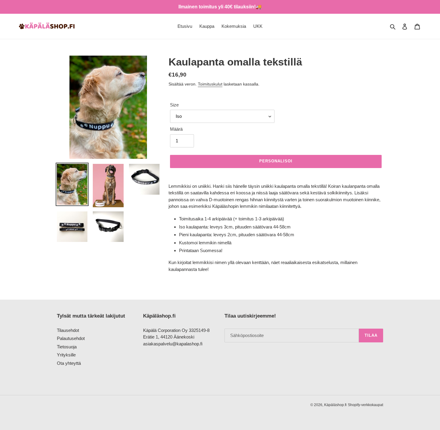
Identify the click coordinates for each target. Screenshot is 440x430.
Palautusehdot (71, 338)
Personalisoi (275, 161)
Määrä (176, 129)
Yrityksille (66, 354)
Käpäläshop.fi (335, 405)
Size (174, 104)
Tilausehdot (68, 330)
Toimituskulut (210, 84)
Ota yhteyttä (69, 363)
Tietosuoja (67, 346)
